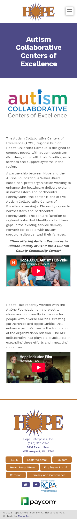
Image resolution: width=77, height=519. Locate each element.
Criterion (16, 475)
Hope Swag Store (22, 467)
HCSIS (14, 459)
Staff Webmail (37, 459)
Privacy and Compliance (49, 475)
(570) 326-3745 (38, 443)
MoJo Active (25, 516)
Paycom (62, 459)
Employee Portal (55, 467)
